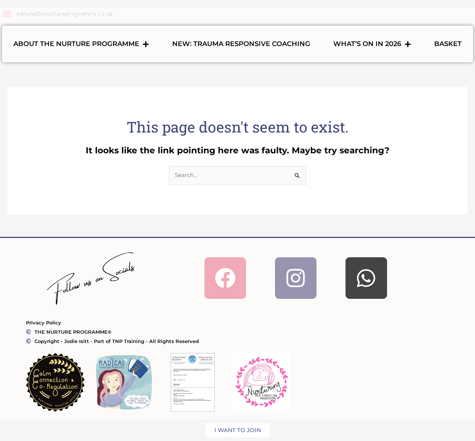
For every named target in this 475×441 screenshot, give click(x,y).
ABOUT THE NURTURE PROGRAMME (76, 44)
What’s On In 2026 (367, 44)
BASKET (448, 44)
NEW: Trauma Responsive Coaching (241, 44)
